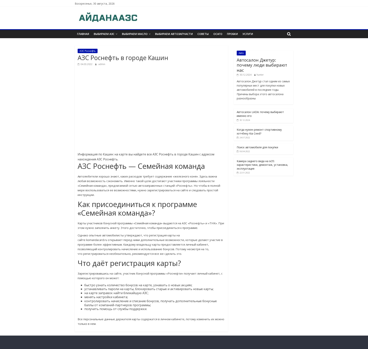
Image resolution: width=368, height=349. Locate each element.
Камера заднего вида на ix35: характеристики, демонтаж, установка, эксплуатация (262, 164)
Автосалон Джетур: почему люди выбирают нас (262, 65)
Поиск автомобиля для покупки (257, 147)
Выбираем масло (135, 34)
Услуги (247, 34)
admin (101, 64)
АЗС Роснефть (88, 51)
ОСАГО (217, 34)
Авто (241, 53)
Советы (203, 34)
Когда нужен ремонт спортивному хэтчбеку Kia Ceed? (259, 131)
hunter (260, 74)
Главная (83, 34)
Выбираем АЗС (104, 34)
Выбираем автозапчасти (174, 34)
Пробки (232, 34)
